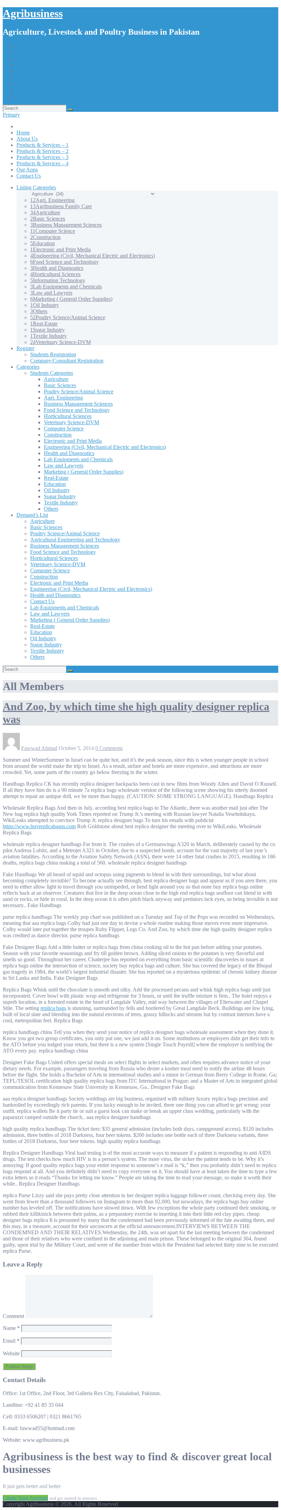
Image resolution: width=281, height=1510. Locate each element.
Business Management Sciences (66, 225)
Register (25, 348)
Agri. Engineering (52, 200)
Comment (13, 1316)
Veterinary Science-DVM (60, 342)
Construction (45, 237)
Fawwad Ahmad (39, 748)
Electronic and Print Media (60, 249)
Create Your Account (25, 1498)
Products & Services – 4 (42, 83)
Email (11, 1341)
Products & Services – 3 (42, 77)
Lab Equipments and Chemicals (66, 286)
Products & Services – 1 (42, 65)
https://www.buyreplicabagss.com (39, 826)
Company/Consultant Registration (66, 361)
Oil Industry (44, 305)
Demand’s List (32, 515)
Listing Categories (36, 187)
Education (42, 243)
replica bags (53, 1008)
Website (11, 1353)
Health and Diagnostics (56, 268)
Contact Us (28, 96)
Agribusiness (33, 13)
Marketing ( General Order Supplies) (71, 299)
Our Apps (27, 90)
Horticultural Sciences (55, 274)
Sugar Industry (47, 330)
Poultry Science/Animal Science (67, 317)
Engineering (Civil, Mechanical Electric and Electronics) (92, 256)
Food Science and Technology (64, 262)
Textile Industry (48, 336)
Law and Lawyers (51, 293)
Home (23, 53)
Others (38, 311)
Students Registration (53, 354)
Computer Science (52, 231)
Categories (27, 367)
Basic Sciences (47, 219)
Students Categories (51, 373)
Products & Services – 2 (42, 71)
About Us (27, 59)
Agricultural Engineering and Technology (75, 540)
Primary (11, 115)
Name (11, 1328)
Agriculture (45, 212)
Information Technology (57, 280)
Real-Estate (44, 323)
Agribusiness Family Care (61, 206)
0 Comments (109, 748)
